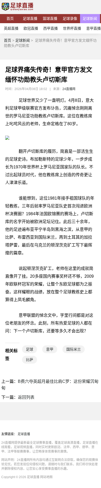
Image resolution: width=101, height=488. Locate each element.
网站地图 (46, 477)
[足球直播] (17, 11)
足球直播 (30, 18)
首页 (10, 18)
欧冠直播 (31, 28)
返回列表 (26, 397)
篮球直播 (50, 18)
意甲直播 (93, 28)
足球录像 (70, 18)
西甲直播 (50, 28)
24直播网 (68, 89)
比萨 (29, 360)
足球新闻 (90, 18)
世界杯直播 (72, 28)
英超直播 (11, 28)
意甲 (49, 349)
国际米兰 (73, 349)
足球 (29, 349)
